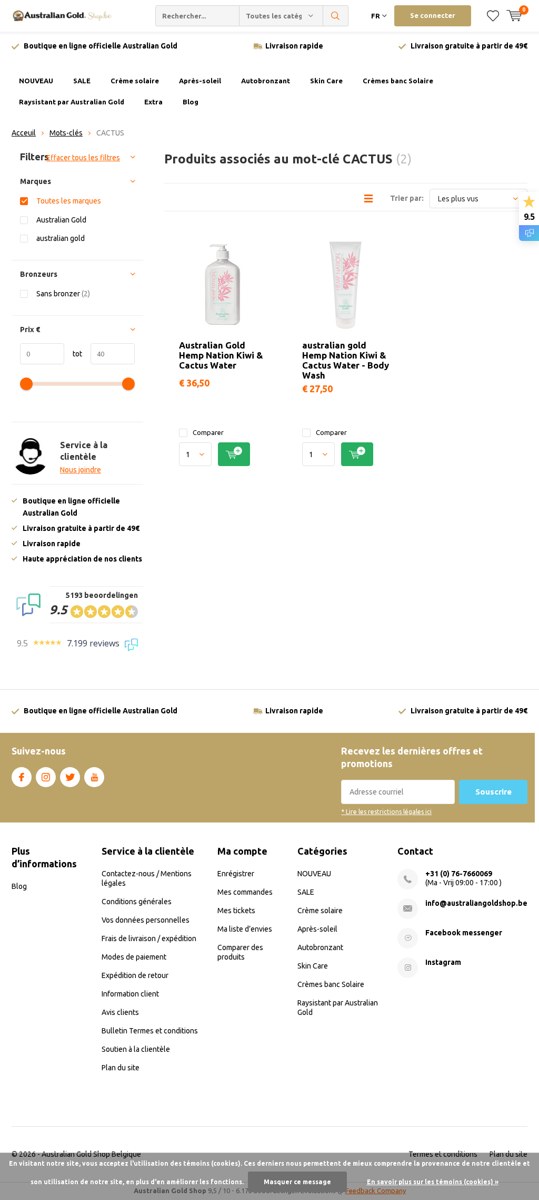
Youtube (94, 777)
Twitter (70, 777)
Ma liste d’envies (244, 929)
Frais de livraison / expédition (149, 938)
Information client (130, 994)
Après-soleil (200, 80)
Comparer (208, 432)
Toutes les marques (68, 201)
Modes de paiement (134, 957)
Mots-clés (66, 133)
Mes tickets (236, 910)
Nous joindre (80, 470)
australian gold (60, 238)
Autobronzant (265, 80)
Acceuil (24, 133)
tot (73, 354)
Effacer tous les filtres (83, 157)
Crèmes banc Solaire (398, 80)
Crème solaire (135, 80)
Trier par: (407, 198)
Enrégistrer (235, 873)
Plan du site (120, 1067)
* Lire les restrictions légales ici (386, 811)
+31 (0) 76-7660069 (458, 873)
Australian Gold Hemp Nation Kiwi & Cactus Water (221, 355)
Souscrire (493, 791)
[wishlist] (493, 16)
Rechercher (335, 15)
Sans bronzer (63, 293)
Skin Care (326, 80)
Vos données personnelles (145, 920)
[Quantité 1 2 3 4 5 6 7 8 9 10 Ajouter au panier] (222, 454)
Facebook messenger (463, 932)
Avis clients (120, 1012)
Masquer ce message (297, 1181)
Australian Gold (61, 220)
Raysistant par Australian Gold (71, 101)
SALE (82, 80)
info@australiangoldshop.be (476, 903)
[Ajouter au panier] (234, 454)
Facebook (22, 777)
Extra (153, 101)
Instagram (46, 777)
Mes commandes (245, 892)
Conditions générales (137, 901)
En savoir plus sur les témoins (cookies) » (432, 1181)
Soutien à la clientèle (136, 1049)
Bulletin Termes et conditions (150, 1031)
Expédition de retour (135, 975)
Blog (190, 101)
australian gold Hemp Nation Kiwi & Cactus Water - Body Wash (345, 360)
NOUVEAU (36, 80)
